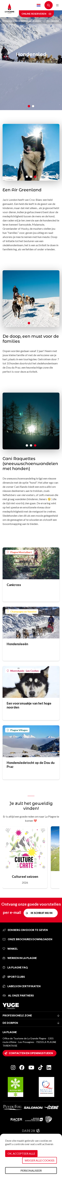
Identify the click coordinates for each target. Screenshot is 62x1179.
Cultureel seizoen (25, 876)
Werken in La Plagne (22, 957)
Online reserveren (34, 13)
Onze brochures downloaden (29, 939)
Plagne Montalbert (21, 552)
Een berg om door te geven (27, 929)
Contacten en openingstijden (31, 1053)
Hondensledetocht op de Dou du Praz (31, 765)
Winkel (12, 948)
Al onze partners (21, 995)
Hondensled (53, 21)
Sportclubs (16, 976)
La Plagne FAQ (17, 967)
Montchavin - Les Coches (24, 670)
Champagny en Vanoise (23, 611)
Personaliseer (31, 1170)
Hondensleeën (17, 644)
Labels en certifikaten (23, 986)
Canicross (14, 585)
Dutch (38, 5)
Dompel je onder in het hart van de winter (21, 21)
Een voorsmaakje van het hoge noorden (29, 705)
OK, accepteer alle (21, 1153)
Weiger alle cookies (39, 1160)
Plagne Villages (19, 730)
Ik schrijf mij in (41, 912)
